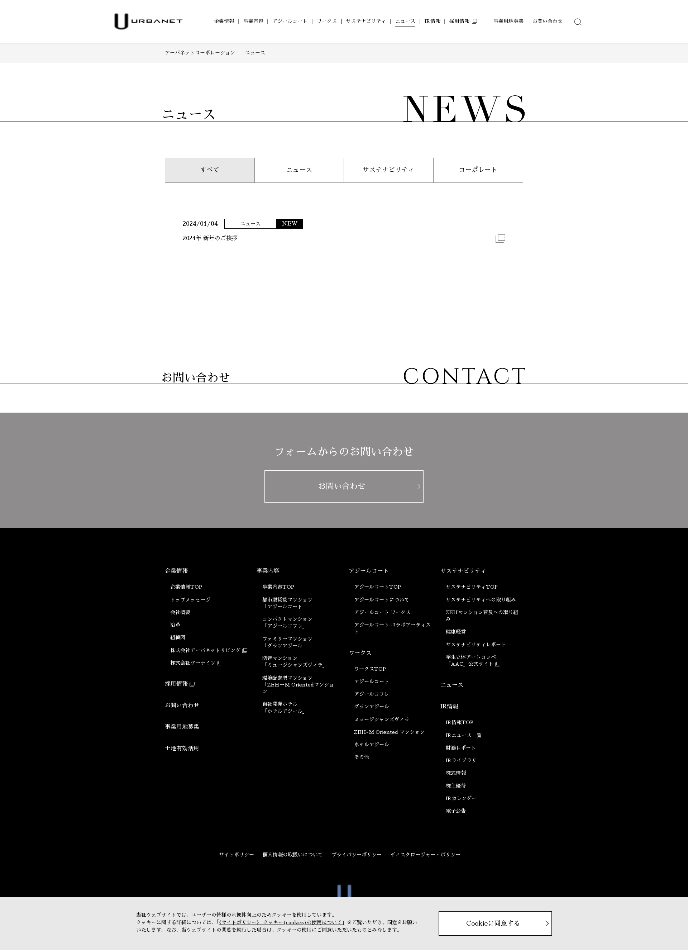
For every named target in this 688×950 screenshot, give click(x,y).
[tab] (578, 21)
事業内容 (268, 571)
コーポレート (478, 170)
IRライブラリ (461, 760)
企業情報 (176, 571)
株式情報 (456, 772)
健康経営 (456, 631)
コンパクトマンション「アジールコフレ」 (287, 622)
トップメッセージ (190, 599)
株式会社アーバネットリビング (205, 650)
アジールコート (369, 571)
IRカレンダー (461, 798)
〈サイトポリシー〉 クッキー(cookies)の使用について (280, 922)
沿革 (175, 624)
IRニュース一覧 (464, 735)
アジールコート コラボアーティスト (392, 628)
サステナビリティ (388, 170)
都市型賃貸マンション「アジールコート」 (287, 603)
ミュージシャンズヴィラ (381, 719)
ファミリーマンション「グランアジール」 (287, 642)
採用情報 (176, 684)
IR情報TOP (459, 722)
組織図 (177, 637)
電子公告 (456, 810)
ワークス (360, 653)
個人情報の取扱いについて (293, 854)
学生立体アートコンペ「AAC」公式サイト (471, 660)
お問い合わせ (182, 705)
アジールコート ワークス (382, 612)
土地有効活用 (182, 748)
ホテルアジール (371, 744)
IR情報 (449, 706)
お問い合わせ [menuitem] (547, 21)
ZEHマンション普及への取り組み (482, 616)
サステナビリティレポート (476, 644)
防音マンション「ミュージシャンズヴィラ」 (295, 662)
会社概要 (180, 612)
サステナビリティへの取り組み (481, 599)
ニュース (299, 170)
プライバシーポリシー (356, 854)
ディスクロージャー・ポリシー (425, 854)
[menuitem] (224, 21)
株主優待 (456, 785)
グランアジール (371, 706)
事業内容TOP (278, 586)
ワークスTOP (370, 668)
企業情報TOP (186, 586)
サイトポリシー (236, 854)
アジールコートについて (381, 599)
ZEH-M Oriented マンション (389, 732)
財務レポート (461, 747)
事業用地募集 (182, 727)
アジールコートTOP (377, 586)
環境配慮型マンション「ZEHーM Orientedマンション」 (298, 684)
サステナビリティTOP (472, 586)
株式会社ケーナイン (192, 662)
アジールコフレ (371, 694)
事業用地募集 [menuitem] (508, 21)
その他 (361, 757)
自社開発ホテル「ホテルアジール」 (284, 707)
